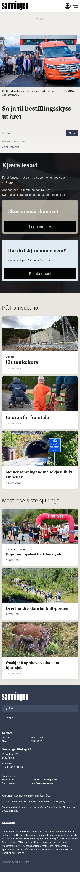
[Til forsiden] (15, 696)
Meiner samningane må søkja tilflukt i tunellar (39, 474)
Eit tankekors (22, 362)
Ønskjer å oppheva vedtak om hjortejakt (32, 665)
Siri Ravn (6, 133)
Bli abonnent (40, 273)
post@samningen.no (42, 783)
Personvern (8, 822)
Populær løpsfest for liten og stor (35, 554)
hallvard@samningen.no (44, 779)
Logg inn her (40, 226)
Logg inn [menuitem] (10, 717)
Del (73, 133)
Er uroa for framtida (27, 417)
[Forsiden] (15, 5)
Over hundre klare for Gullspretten (37, 608)
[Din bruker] (67, 6)
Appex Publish (22, 862)
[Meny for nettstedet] (75, 6)
